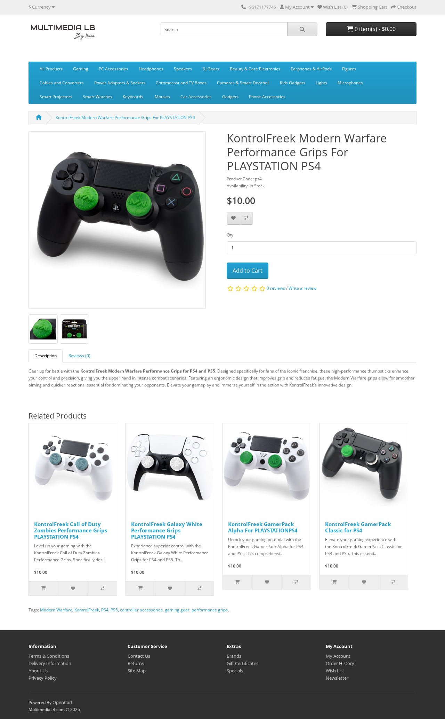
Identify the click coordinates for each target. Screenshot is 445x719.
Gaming (80, 69)
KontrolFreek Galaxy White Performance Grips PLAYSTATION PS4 (166, 530)
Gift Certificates (242, 663)
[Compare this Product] (246, 218)
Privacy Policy (43, 678)
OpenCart (62, 702)
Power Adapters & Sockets (119, 83)
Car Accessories (196, 97)
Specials (235, 670)
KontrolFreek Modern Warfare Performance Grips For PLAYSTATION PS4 (125, 117)
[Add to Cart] (43, 588)
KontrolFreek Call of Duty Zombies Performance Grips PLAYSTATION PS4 (70, 530)
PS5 (114, 610)
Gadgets (230, 97)
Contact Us (139, 656)
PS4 (104, 610)
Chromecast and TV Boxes (181, 83)
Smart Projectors (56, 97)
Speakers (183, 69)
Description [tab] (45, 356)
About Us (38, 670)
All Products (51, 69)
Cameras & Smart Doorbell (243, 83)
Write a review (302, 288)
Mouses (162, 97)
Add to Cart (247, 270)
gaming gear (177, 610)
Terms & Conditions (49, 656)
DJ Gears (210, 69)
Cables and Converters (62, 83)
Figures (349, 69)
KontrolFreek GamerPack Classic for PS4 (358, 527)
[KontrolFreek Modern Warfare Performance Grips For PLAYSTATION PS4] (117, 223)
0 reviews (276, 288)
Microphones (350, 83)
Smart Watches (97, 97)
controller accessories (141, 610)
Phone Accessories (267, 97)
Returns (136, 663)
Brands (234, 656)
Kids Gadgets (292, 83)
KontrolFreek (86, 610)
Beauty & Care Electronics (255, 69)
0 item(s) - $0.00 (374, 29)
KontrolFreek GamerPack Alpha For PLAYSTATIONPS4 (263, 527)
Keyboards (133, 97)
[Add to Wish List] (233, 218)
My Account (338, 656)
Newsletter (337, 678)
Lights (321, 83)
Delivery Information (50, 663)
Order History (340, 663)
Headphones (151, 69)
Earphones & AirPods (311, 69)
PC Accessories (113, 69)
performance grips (210, 610)
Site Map (137, 670)
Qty (230, 235)
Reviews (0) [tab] (79, 356)
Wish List (335, 670)
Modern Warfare (56, 610)
